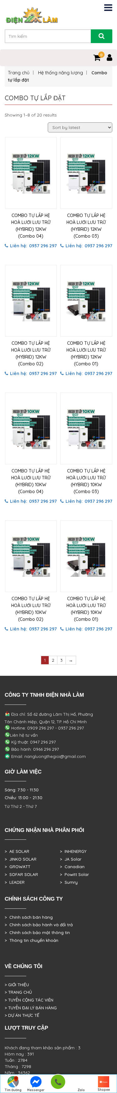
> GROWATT (17, 866)
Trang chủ (19, 73)
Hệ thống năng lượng (60, 73)
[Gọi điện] (58, 1084)
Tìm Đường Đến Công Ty (13, 1090)
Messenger (36, 1090)
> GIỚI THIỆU (17, 984)
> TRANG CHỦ (18, 992)
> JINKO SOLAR (21, 859)
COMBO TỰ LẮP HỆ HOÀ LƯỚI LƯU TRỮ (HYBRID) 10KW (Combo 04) (31, 481)
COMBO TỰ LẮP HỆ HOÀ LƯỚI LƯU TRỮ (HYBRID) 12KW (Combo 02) (31, 353)
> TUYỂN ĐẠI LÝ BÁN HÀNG (31, 1007)
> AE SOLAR (17, 851)
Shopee (104, 1090)
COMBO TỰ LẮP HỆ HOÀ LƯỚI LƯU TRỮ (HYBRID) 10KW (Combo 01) (86, 609)
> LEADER (15, 882)
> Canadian (72, 866)
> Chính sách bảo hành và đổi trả (39, 924)
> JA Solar (70, 859)
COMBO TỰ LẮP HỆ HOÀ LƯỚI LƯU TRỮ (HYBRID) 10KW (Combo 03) (86, 481)
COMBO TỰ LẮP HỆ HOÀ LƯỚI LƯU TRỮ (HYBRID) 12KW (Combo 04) (31, 226)
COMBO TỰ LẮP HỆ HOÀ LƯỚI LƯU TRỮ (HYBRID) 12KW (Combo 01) (86, 353)
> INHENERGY (73, 851)
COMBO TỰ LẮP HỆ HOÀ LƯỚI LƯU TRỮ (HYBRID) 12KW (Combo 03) (86, 226)
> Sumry (69, 882)
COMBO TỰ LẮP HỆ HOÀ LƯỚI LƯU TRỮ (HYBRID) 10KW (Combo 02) (31, 609)
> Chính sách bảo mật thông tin (37, 932)
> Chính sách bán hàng (29, 917)
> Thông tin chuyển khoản (31, 940)
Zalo (81, 1090)
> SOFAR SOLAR (21, 874)
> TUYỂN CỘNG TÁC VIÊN (29, 999)
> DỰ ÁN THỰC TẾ (22, 1015)
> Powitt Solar (74, 874)
